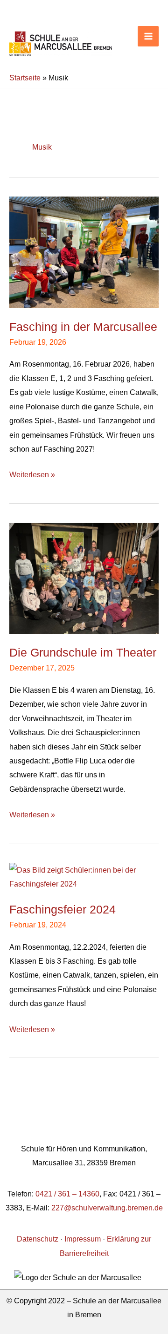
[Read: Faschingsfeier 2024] (84, 876)
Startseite (25, 77)
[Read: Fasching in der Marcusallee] (84, 251)
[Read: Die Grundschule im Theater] (84, 577)
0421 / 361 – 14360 (67, 1193)
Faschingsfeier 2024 (62, 909)
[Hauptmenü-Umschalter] (148, 36)
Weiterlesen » (32, 473)
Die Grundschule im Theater (82, 652)
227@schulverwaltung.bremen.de (107, 1207)
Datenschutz (37, 1239)
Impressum (82, 1239)
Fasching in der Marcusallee (83, 327)
